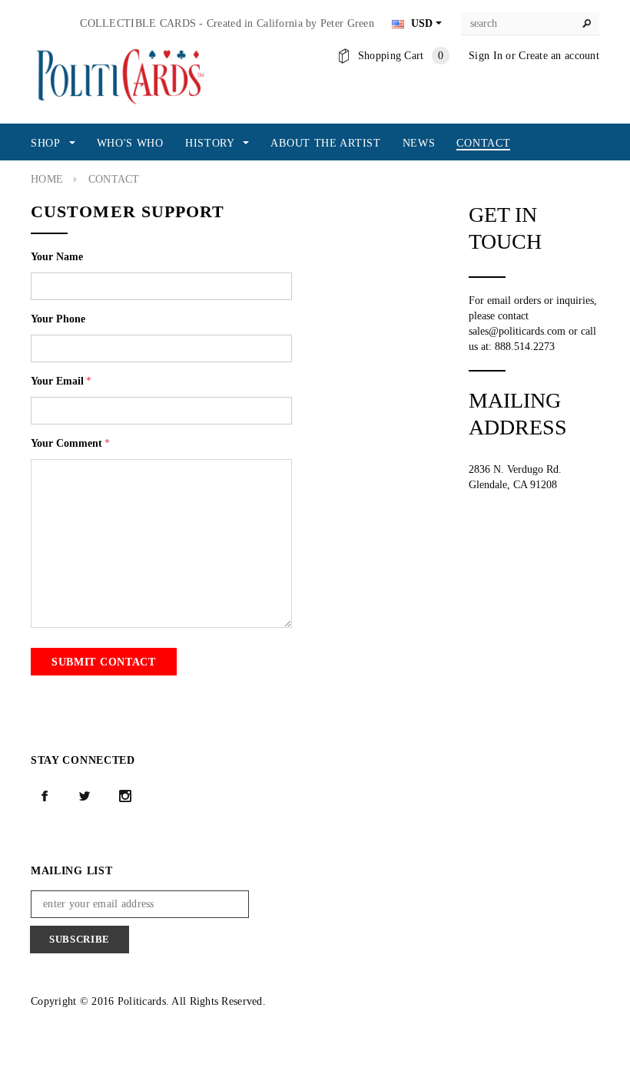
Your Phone (58, 319)
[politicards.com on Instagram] (125, 796)
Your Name (57, 257)
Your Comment (70, 443)
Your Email (61, 381)
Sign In (485, 55)
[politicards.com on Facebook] (44, 796)
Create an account (559, 55)
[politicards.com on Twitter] (84, 796)
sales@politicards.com (517, 331)
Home (47, 179)
